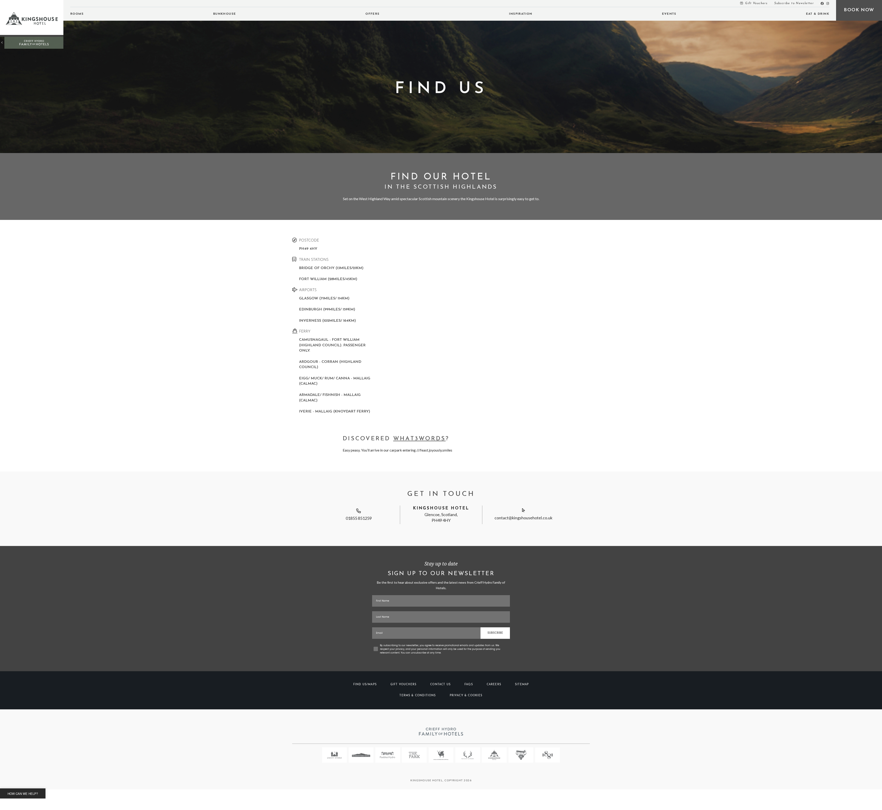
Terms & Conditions (417, 695)
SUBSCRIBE (495, 633)
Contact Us (440, 684)
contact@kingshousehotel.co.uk (523, 517)
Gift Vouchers (756, 3)
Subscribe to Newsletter (794, 3)
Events (669, 13)
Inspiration (520, 13)
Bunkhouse (224, 13)
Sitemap (522, 684)
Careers (494, 684)
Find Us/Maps (365, 684)
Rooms (77, 13)
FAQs (468, 684)
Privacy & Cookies (466, 695)
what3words (419, 439)
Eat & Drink (817, 13)
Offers (372, 13)
